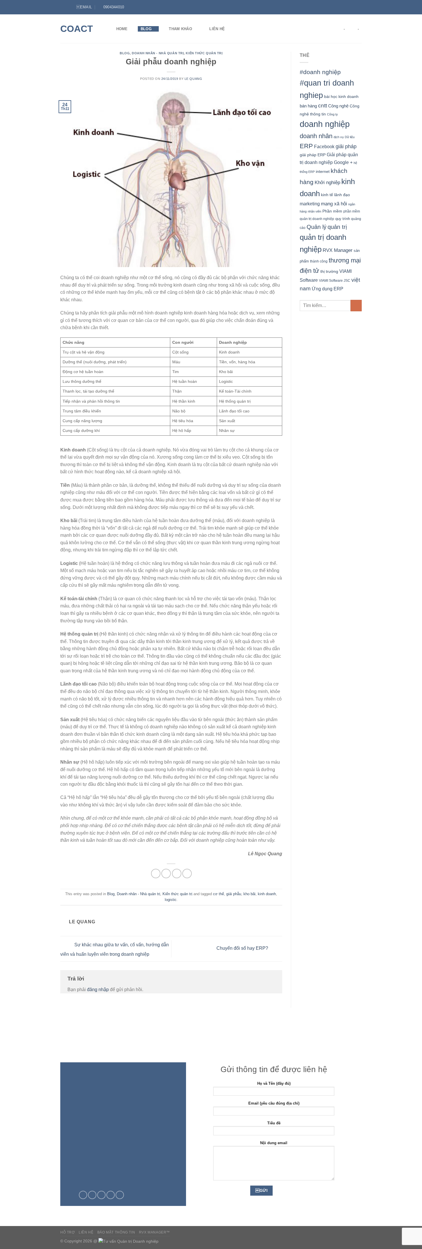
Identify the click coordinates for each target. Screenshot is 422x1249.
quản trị (337, 227)
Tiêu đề (273, 1123)
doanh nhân (316, 136)
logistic (171, 899)
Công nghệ (338, 105)
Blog (146, 29)
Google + (343, 162)
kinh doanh (267, 894)
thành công (319, 261)
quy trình (342, 219)
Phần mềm (332, 211)
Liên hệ (217, 29)
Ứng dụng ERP (327, 288)
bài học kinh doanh (341, 96)
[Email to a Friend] (176, 873)
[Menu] (63, 7)
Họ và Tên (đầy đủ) (274, 1083)
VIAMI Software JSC (334, 281)
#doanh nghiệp (320, 72)
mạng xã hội (334, 203)
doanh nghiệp (325, 124)
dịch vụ (339, 137)
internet (323, 171)
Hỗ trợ (67, 1232)
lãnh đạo (342, 194)
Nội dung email (273, 1143)
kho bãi (249, 894)
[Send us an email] (101, 1195)
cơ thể (218, 894)
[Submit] (356, 305)
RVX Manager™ (154, 1232)
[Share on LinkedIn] (187, 873)
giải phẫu (233, 894)
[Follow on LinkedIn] (359, 7)
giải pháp (346, 146)
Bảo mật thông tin (116, 1232)
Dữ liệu (350, 137)
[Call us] (111, 1195)
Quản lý (316, 227)
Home (122, 29)
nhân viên (314, 211)
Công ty (332, 114)
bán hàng (308, 105)
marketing (310, 203)
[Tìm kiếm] (240, 28)
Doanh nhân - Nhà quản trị (158, 53)
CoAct (76, 28)
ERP (306, 146)
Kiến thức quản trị (204, 53)
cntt (322, 106)
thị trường (329, 271)
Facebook (324, 146)
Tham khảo (180, 29)
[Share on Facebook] (155, 873)
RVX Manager (338, 250)
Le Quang (193, 78)
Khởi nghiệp (327, 182)
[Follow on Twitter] (353, 7)
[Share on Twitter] (166, 873)
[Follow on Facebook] (348, 7)
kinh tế (327, 194)
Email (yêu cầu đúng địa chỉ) (273, 1103)
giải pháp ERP (313, 154)
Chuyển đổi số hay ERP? (242, 948)
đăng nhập (98, 989)
